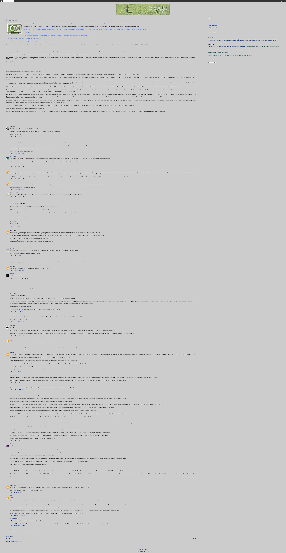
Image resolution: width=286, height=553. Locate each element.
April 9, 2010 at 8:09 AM (17, 270)
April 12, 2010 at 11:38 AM (17, 515)
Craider (11, 485)
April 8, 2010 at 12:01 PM (17, 189)
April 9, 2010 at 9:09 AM (17, 311)
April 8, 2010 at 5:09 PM (17, 226)
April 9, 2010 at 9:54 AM (17, 321)
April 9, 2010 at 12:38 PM (17, 349)
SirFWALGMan (13, 192)
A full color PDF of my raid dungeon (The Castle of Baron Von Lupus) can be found (225, 46)
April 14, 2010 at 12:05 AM (17, 525)
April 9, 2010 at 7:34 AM (17, 262)
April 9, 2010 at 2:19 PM (17, 382)
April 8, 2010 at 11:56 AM (17, 178)
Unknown (12, 170)
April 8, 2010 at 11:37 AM (17, 166)
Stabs (11, 273)
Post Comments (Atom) (17, 541)
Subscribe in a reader (213, 25)
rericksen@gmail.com (215, 18)
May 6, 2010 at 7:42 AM (16, 533)
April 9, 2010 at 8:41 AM (17, 290)
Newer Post (8, 538)
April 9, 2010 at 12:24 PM (17, 335)
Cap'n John (12, 156)
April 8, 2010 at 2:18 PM (17, 218)
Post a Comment (9, 536)
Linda (11, 248)
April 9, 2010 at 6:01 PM (17, 389)
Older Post (195, 538)
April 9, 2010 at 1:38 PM (17, 371)
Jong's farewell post (50, 26)
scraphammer (13, 518)
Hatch (11, 126)
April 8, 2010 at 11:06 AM (17, 136)
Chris (11, 495)
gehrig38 (12, 230)
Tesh (11, 182)
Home (102, 538)
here (244, 46)
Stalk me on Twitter (214, 27)
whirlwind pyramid (137, 44)
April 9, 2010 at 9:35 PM (17, 440)
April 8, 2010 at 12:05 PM (17, 196)
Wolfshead (12, 393)
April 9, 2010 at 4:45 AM (17, 255)
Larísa (11, 352)
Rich (11, 443)
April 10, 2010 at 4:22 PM (17, 492)
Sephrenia (12, 139)
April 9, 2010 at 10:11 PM (17, 482)
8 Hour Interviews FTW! (14, 20)
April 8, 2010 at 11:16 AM (17, 153)
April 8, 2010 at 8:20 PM (17, 245)
